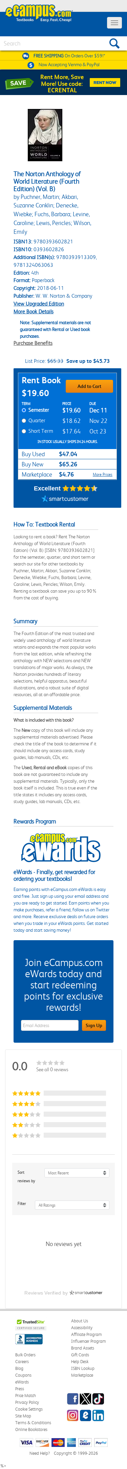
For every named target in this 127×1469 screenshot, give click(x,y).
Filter (22, 1203)
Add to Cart (89, 386)
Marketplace (82, 1375)
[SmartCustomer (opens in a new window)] (65, 499)
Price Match (25, 1395)
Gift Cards (80, 1354)
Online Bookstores (31, 1429)
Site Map (23, 1415)
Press (19, 1388)
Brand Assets (82, 1348)
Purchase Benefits (33, 343)
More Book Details (34, 311)
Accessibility (81, 1327)
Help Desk (79, 1361)
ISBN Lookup (82, 1368)
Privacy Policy (27, 1402)
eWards (22, 1381)
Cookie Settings (29, 1409)
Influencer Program (88, 1341)
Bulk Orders (25, 1354)
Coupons (23, 1375)
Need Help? (39, 1453)
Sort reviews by (26, 1176)
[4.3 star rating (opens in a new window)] (80, 488)
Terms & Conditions (33, 1422)
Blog (19, 1368)
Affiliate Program (86, 1334)
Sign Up (94, 1025)
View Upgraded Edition (39, 303)
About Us (79, 1320)
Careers (22, 1361)
